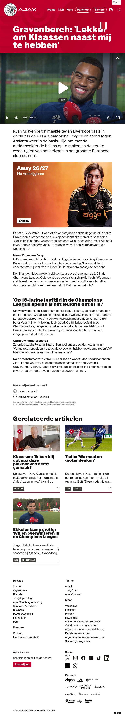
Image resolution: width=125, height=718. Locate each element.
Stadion (17, 586)
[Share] (58, 489)
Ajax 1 (68, 586)
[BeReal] (67, 665)
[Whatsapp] (75, 665)
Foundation (19, 618)
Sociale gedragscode (78, 641)
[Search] (119, 10)
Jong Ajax (71, 590)
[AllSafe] (70, 701)
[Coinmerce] (83, 694)
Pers (15, 621)
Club (61, 9)
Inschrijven (22, 664)
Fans (70, 9)
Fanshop (83, 9)
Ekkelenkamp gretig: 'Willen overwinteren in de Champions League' (36, 533)
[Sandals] (100, 687)
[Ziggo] (70, 680)
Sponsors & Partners (25, 606)
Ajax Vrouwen (73, 594)
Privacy (69, 613)
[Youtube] (91, 658)
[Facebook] (83, 658)
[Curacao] (71, 687)
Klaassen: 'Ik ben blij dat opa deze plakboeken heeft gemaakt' (33, 462)
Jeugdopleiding (22, 598)
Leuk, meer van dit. (28, 391)
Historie (17, 594)
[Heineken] (80, 701)
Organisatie (20, 590)
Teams (51, 9)
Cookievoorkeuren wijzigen (81, 625)
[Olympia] (95, 694)
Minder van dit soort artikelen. (34, 396)
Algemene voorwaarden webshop (85, 637)
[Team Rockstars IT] (70, 694)
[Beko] (88, 701)
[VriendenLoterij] (85, 687)
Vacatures (71, 606)
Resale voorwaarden (77, 633)
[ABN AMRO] (92, 680)
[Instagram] (75, 658)
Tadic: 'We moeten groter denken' (83, 458)
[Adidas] (80, 680)
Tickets (99, 9)
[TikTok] (99, 658)
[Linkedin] (106, 658)
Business (18, 610)
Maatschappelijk (23, 614)
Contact (17, 633)
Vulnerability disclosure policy (82, 621)
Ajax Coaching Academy (27, 602)
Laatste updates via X (26, 637)
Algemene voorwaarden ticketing (84, 629)
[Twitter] (67, 658)
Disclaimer (71, 617)
